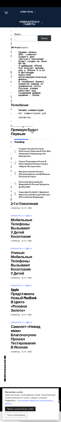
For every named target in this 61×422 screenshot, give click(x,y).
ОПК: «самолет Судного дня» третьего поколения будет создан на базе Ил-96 (32, 59)
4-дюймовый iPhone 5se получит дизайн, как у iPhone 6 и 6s (31, 68)
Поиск (17, 34)
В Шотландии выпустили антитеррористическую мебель (32, 76)
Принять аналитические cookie (20, 409)
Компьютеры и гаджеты (29, 22)
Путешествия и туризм (29, 48)
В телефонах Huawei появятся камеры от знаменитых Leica (31, 83)
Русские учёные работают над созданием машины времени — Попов (29, 92)
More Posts (5, 368)
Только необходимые (16, 415)
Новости (29, 35)
